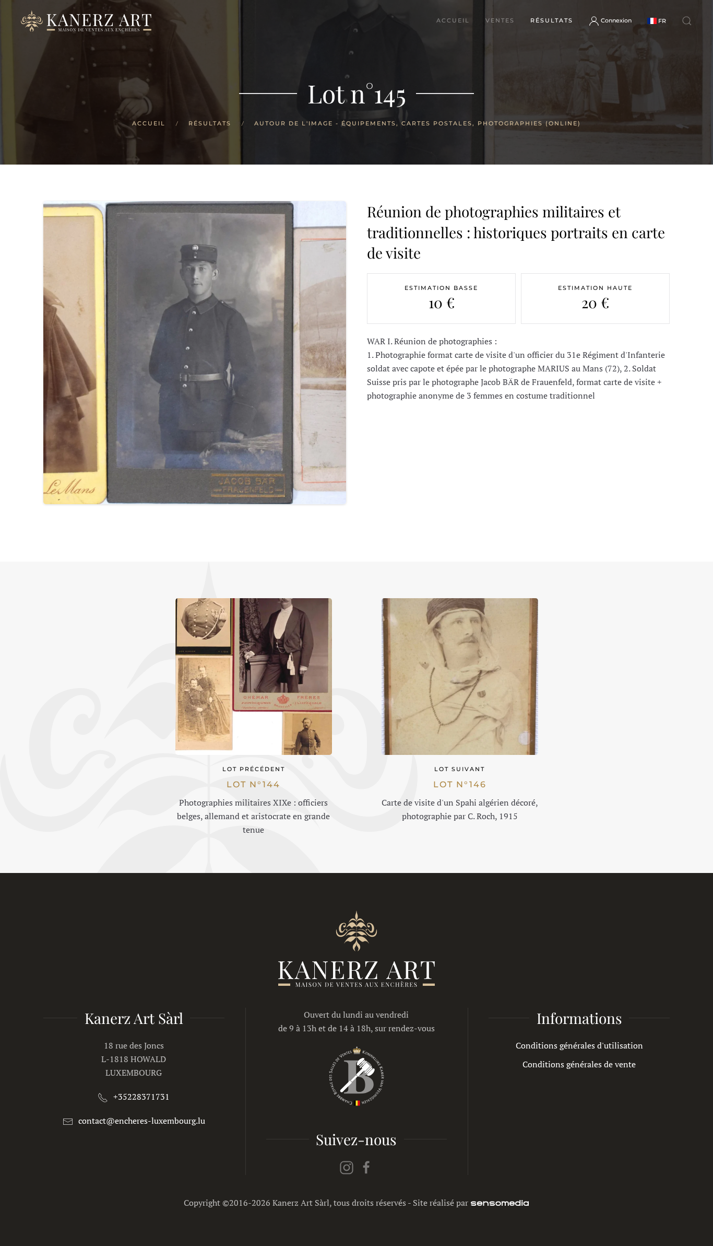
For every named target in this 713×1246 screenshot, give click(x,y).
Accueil (453, 20)
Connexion (616, 20)
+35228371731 (141, 1096)
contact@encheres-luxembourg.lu (141, 1120)
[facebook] (366, 1166)
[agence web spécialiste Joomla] (499, 1202)
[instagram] (346, 1166)
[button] (656, 20)
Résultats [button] (551, 20)
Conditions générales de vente (579, 1064)
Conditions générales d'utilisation (579, 1045)
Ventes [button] (500, 20)
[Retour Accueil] (86, 21)
